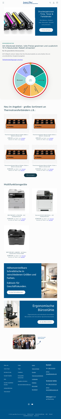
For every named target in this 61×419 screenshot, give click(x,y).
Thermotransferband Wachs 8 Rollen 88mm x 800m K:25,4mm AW (16, 135)
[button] (3, 2)
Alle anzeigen (30, 175)
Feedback (20, 372)
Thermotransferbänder (37, 375)
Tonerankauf (7, 391)
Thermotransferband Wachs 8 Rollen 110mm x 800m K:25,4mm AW (44, 166)
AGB (46, 414)
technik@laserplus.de (52, 390)
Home (33, 365)
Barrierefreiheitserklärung (24, 384)
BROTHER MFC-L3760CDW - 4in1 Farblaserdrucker (16, 216)
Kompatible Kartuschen (21, 376)
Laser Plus (15, 414)
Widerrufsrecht (30, 414)
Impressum (36, 415)
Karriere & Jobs (7, 372)
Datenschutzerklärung (39, 414)
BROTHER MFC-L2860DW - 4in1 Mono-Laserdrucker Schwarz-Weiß (16, 253)
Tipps (19, 368)
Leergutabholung (8, 388)
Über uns (6, 365)
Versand (50, 414)
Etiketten (34, 382)
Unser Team (7, 368)
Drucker (34, 372)
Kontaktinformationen (28, 415)
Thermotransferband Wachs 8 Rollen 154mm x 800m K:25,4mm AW (16, 166)
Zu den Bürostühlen (46, 322)
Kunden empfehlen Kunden (8, 383)
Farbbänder (35, 379)
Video (19, 365)
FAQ (5, 379)
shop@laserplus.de (51, 374)
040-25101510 (52, 384)
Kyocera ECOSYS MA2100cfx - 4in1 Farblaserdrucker (44, 216)
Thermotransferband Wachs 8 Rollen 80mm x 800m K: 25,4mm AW (44, 135)
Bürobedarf (35, 389)
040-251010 (51, 368)
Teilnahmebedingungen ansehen (12, 59)
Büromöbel (34, 386)
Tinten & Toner (46, 30)
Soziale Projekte (8, 375)
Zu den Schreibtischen (16, 292)
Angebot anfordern (22, 381)
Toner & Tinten (35, 368)
